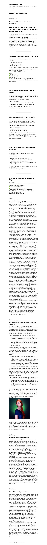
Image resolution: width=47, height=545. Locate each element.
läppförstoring (12, 498)
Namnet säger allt (15, 5)
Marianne (22, 542)
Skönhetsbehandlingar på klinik (18, 492)
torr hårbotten (34, 366)
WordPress (16, 542)
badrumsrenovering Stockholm (25, 285)
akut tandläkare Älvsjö (25, 136)
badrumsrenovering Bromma (22, 219)
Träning (17, 320)
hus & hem (11, 200)
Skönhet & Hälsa (12, 19)
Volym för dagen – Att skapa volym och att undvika (23, 335)
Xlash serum (11, 448)
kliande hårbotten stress (16, 337)
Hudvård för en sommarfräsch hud (19, 437)
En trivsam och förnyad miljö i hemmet (20, 202)
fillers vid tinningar (30, 496)
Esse (10, 463)
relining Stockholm (13, 314)
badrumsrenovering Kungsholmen (25, 253)
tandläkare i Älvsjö (23, 80)
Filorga (10, 457)
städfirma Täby (12, 288)
